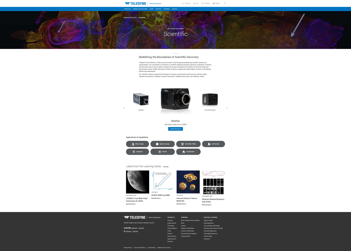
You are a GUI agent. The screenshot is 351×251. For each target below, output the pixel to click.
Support (158, 9)
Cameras (170, 220)
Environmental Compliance (189, 233)
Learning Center (185, 236)
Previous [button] (123, 107)
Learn (151, 9)
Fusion (164, 152)
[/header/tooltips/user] (183, 3)
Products (127, 9)
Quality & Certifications (187, 228)
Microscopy (139, 144)
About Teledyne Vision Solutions (190, 220)
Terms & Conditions (139, 247)
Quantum (139, 152)
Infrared (169, 233)
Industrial (134, 228)
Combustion (190, 152)
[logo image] (142, 3)
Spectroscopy (164, 144)
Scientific (141, 228)
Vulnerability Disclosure (210, 233)
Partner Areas (208, 236)
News (182, 223)
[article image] (137, 182)
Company (167, 9)
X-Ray (169, 231)
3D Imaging (170, 225)
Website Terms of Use (164, 247)
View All (165, 166)
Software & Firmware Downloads (213, 228)
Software (170, 241)
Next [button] (227, 107)
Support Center (208, 220)
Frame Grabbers (172, 228)
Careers (183, 225)
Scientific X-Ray (190, 144)
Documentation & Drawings (212, 225)
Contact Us (207, 239)
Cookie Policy (151, 247)
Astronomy (215, 144)
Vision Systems (171, 236)
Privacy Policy (128, 247)
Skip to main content (175, 1)
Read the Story (130, 204)
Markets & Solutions (140, 9)
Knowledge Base (208, 223)
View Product (175, 129)
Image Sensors (171, 223)
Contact (175, 9)
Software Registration (210, 231)
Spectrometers (171, 239)
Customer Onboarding (187, 231)
